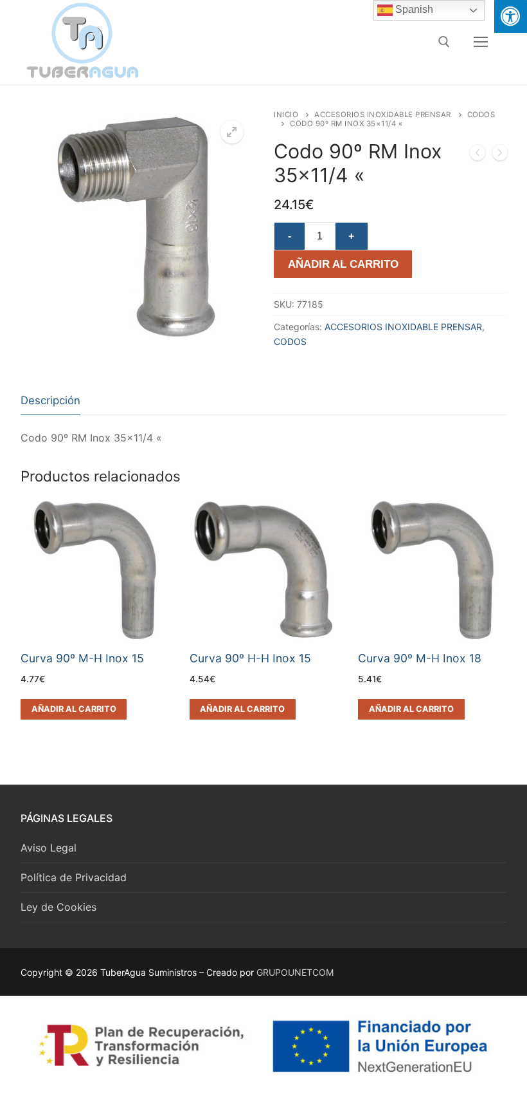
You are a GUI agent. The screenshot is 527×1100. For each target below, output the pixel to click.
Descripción (50, 400)
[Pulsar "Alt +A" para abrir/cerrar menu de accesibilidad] (510, 16)
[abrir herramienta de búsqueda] (444, 42)
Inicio (286, 114)
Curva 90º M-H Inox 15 (82, 658)
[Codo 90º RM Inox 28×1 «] (477, 155)
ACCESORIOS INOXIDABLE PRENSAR (382, 114)
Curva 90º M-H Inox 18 (419, 658)
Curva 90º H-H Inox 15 (250, 658)
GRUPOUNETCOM (295, 972)
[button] (232, 132)
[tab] (50, 400)
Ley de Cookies (58, 906)
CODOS (290, 341)
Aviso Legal (48, 847)
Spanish (413, 9)
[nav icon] (480, 41)
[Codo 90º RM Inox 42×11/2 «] (500, 155)
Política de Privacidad (74, 877)
